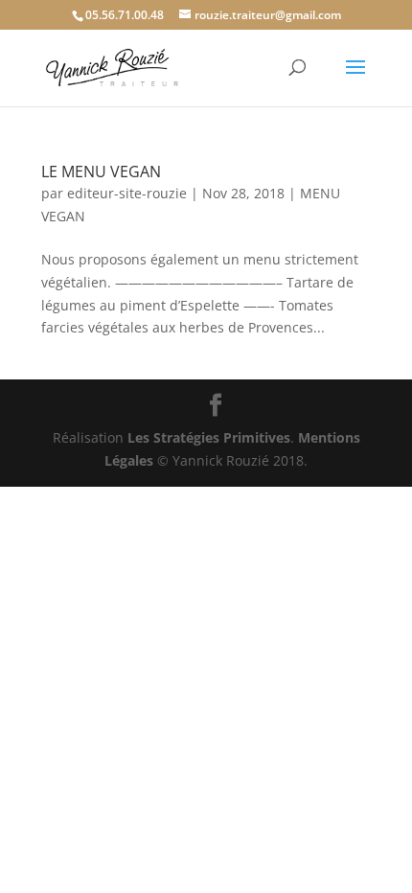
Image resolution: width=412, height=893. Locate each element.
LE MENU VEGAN (101, 171)
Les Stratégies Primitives (208, 437)
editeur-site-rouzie (127, 193)
